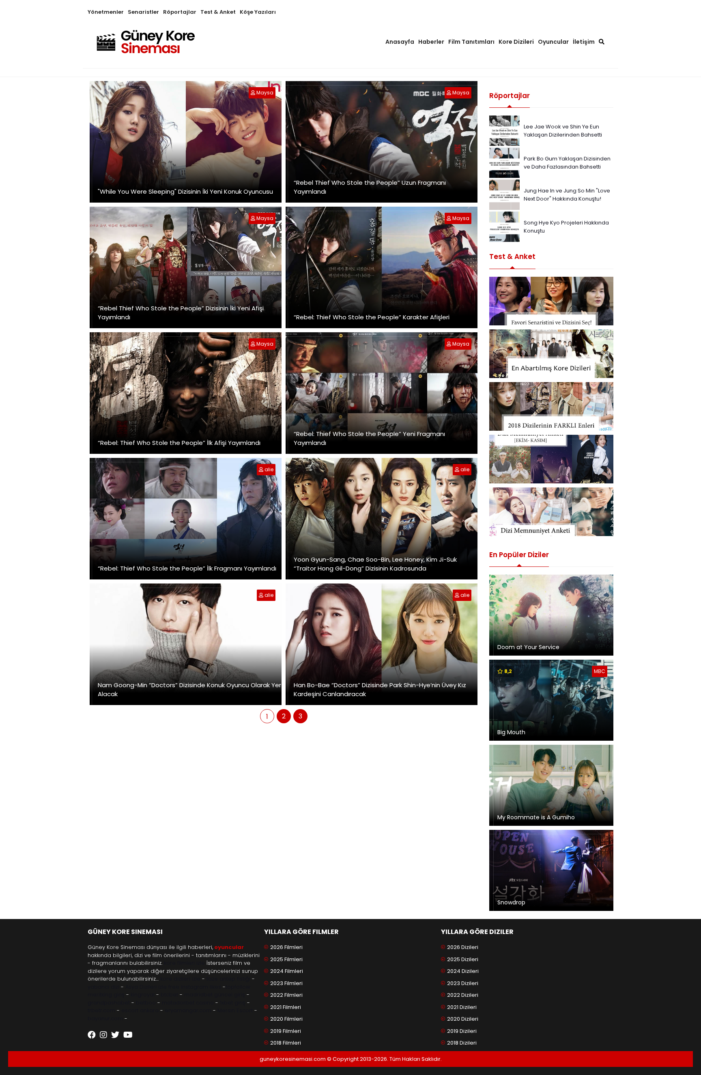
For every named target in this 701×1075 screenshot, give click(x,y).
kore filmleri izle (184, 963)
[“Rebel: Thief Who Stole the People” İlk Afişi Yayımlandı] (253, 343)
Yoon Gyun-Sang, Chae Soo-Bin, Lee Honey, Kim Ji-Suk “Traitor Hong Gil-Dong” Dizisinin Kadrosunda (375, 564)
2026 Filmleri (286, 947)
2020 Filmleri (286, 1019)
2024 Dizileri (463, 971)
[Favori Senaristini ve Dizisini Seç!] (551, 301)
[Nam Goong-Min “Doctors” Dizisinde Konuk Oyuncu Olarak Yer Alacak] (261, 595)
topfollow (238, 987)
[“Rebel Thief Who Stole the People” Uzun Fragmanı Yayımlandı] (449, 92)
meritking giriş (106, 994)
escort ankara (140, 1010)
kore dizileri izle (180, 979)
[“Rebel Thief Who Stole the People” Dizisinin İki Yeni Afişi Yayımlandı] (253, 218)
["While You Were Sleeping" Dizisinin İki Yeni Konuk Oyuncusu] (253, 92)
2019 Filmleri (285, 1031)
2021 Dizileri (462, 1007)
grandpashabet (109, 1003)
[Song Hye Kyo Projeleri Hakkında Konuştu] (504, 226)
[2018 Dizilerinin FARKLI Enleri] (551, 406)
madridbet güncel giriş (214, 994)
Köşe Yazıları (258, 12)
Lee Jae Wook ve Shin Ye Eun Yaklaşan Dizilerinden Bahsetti (563, 131)
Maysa (264, 92)
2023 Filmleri (286, 983)
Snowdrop (511, 902)
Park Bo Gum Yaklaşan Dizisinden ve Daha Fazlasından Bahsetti (567, 163)
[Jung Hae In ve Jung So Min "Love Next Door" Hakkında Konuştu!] (504, 194)
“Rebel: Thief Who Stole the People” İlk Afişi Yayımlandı (179, 442)
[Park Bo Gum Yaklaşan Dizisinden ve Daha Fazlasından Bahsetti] (504, 162)
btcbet (169, 994)
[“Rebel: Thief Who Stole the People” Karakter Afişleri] (449, 218)
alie (268, 469)
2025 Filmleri (286, 959)
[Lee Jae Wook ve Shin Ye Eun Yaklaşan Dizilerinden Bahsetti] (504, 130)
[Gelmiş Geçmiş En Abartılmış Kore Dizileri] (551, 353)
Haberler (431, 42)
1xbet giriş (232, 1003)
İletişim (584, 42)
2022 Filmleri (286, 995)
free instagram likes (194, 987)
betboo (146, 1003)
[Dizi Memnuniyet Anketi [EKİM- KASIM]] (551, 459)
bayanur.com (105, 1018)
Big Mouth (511, 732)
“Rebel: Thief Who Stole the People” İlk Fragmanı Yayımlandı (187, 568)
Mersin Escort (235, 1010)
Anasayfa (399, 42)
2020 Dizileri (462, 1019)
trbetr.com (101, 1010)
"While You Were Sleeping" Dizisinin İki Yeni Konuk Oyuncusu (185, 191)
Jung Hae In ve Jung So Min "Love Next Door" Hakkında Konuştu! (567, 195)
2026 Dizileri (462, 947)
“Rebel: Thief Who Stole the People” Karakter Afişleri (371, 317)
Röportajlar (179, 12)
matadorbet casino (188, 1003)
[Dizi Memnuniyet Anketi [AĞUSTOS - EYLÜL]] (551, 511)
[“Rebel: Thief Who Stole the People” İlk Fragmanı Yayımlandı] (261, 469)
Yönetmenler (106, 12)
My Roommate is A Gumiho (536, 817)
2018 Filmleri (285, 1043)
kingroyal (143, 994)
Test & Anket (218, 12)
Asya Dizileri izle (146, 987)
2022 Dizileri (462, 995)
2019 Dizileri (462, 1031)
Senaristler (143, 12)
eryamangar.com (188, 1010)
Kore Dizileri (516, 42)
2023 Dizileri (462, 983)
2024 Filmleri (286, 971)
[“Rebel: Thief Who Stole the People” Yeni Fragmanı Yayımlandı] (449, 343)
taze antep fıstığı (228, 979)
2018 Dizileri (462, 1043)
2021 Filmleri (285, 1007)
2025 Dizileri (462, 959)
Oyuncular (553, 42)
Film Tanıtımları (471, 42)
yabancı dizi (103, 987)
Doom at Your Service (528, 647)
